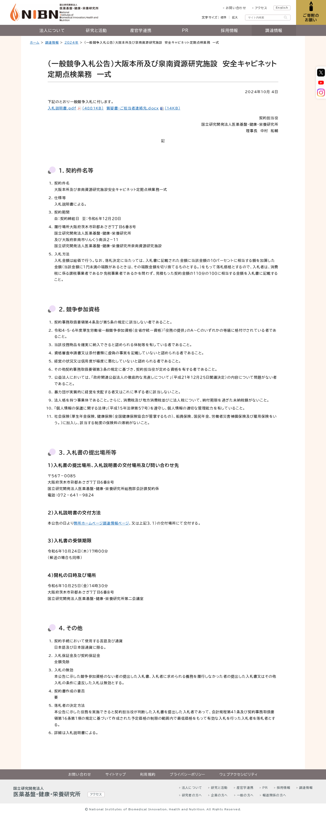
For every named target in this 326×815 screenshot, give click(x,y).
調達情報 (273, 30)
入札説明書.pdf (76, 108)
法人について (52, 30)
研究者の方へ (192, 795)
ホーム (34, 42)
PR (185, 30)
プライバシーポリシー (187, 774)
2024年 (72, 42)
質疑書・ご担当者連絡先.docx (143, 108)
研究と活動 (96, 30)
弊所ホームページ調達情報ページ (101, 523)
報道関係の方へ (274, 795)
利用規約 (147, 774)
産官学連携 (140, 30)
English (282, 7)
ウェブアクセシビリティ (238, 774)
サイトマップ (115, 774)
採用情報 (229, 30)
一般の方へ (245, 795)
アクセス (261, 8)
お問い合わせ (236, 8)
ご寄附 (311, 18)
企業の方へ (219, 795)
